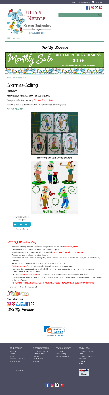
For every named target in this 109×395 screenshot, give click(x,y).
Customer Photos (39, 354)
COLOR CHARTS (15, 109)
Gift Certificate (84, 2)
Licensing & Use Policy (17, 359)
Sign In (74, 2)
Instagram (82, 359)
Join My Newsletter (16, 361)
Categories (16, 38)
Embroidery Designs (40, 351)
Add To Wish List (22, 229)
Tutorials (35, 361)
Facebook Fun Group (87, 356)
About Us (13, 351)
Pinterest (82, 361)
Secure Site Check (62, 356)
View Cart (98, 2)
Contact (12, 354)
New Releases (38, 359)
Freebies (36, 356)
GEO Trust (59, 351)
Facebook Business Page (86, 352)
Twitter (81, 364)
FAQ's (12, 356)
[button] (54, 331)
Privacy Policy (61, 354)
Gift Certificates (16, 370)
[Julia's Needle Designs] (30, 21)
